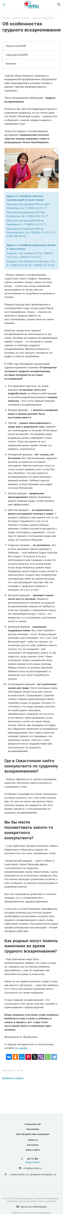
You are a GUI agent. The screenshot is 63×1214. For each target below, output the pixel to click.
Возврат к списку (13, 1078)
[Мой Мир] (22, 1057)
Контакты (11, 63)
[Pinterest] (28, 1057)
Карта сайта (33, 1149)
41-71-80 (32, 1158)
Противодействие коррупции (32, 1134)
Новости (33, 1139)
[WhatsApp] (48, 1057)
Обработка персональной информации (31, 1212)
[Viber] (41, 1057)
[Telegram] (54, 1057)
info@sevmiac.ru (32, 1168)
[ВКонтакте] (9, 1057)
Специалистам (33, 1124)
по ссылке (21, 1048)
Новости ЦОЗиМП (16, 45)
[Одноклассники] (15, 1057)
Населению (33, 1129)
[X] (35, 1057)
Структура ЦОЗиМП (17, 54)
